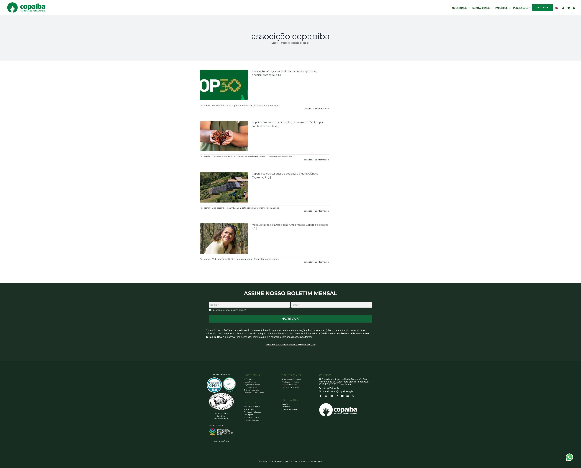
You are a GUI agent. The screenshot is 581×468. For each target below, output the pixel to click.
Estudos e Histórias (290, 409)
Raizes (262, 156)
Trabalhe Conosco (251, 420)
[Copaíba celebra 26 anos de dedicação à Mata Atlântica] (224, 187)
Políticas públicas (243, 105)
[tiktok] (337, 396)
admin (207, 105)
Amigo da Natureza (252, 412)
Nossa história (250, 382)
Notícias (285, 404)
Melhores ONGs (221, 413)
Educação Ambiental (247, 156)
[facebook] (320, 396)
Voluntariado (249, 409)
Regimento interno (252, 384)
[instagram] (331, 396)
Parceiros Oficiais (221, 441)
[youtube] (342, 396)
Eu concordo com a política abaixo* (228, 310)
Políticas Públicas (289, 384)
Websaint (318, 461)
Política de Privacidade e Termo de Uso (290, 344)
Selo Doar (221, 416)
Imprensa (239, 259)
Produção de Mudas (290, 382)
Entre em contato (251, 390)
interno (248, 259)
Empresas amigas (251, 387)
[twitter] (326, 396)
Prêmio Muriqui (221, 418)
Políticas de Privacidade (254, 393)
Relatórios (286, 406)
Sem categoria (244, 208)
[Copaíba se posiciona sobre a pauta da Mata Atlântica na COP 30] (224, 85)
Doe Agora (248, 415)
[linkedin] (347, 396)
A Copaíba (248, 379)
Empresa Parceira (251, 417)
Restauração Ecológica (291, 379)
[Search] (563, 7)
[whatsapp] (353, 396)
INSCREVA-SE (290, 318)
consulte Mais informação (316, 108)
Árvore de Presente (252, 406)
